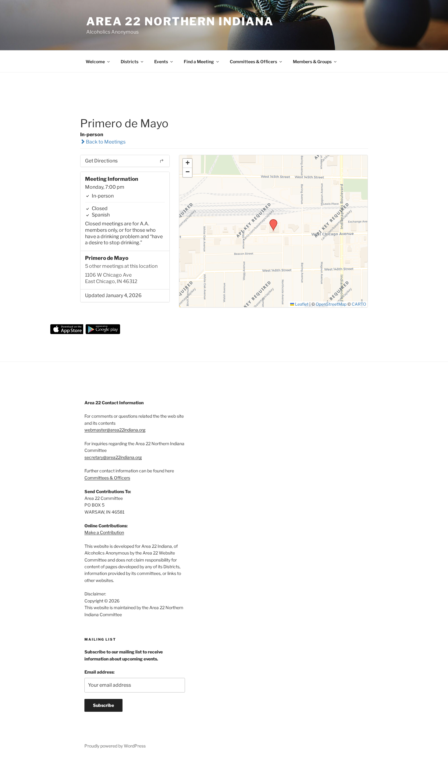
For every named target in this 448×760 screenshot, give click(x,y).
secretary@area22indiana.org (113, 457)
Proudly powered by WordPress (115, 745)
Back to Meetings (105, 142)
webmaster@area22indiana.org (114, 429)
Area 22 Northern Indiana (180, 21)
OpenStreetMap (331, 304)
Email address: (99, 672)
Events (161, 61)
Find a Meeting (199, 61)
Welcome (95, 61)
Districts (129, 61)
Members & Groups (312, 61)
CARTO (359, 304)
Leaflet (301, 304)
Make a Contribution (104, 532)
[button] (271, 221)
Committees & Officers (253, 61)
